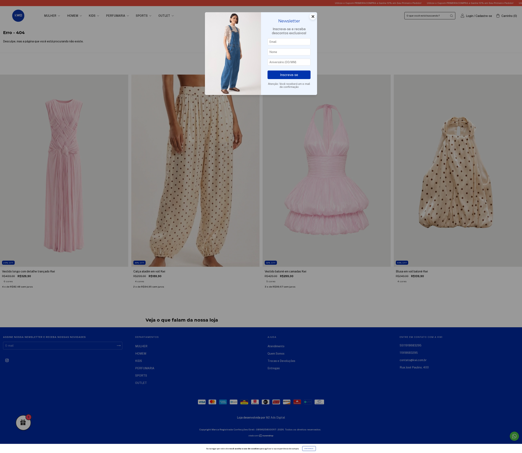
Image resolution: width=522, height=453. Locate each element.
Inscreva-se (289, 75)
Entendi (309, 448)
